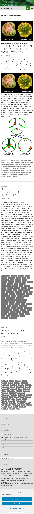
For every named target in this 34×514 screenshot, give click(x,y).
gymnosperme (22, 478)
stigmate (31, 483)
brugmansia (14, 384)
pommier (4, 400)
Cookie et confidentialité (7, 442)
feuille (10, 290)
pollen (9, 483)
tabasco (4, 406)
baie (29, 278)
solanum (27, 402)
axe (30, 160)
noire (21, 396)
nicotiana (4, 396)
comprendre (29, 162)
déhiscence (22, 284)
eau (18, 473)
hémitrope (4, 294)
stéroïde (4, 313)
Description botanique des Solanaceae (11, 192)
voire (18, 408)
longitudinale (10, 298)
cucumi (17, 164)
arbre (14, 471)
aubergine (17, 382)
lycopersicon (21, 168)
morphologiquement (7, 300)
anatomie (7, 469)
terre (10, 406)
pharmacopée (5, 398)
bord (8, 162)
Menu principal (32, 8)
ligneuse (26, 296)
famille (30, 288)
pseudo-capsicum (21, 400)
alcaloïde (21, 276)
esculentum (5, 166)
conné (24, 282)
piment (13, 398)
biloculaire (5, 280)
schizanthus (28, 307)
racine (15, 483)
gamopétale (19, 292)
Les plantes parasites (6, 448)
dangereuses (5, 386)
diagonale (15, 286)
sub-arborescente (13, 313)
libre (9, 168)
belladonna (5, 384)
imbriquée (29, 294)
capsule (24, 280)
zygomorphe (13, 317)
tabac (23, 404)
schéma (17, 174)
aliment (12, 380)
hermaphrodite (20, 294)
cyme (16, 284)
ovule (23, 170)
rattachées (5, 174)
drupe (21, 286)
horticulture (11, 390)
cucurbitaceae (25, 164)
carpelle (14, 162)
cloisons (11, 282)
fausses (4, 290)
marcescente (20, 298)
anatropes (11, 278)
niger (11, 396)
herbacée (12, 294)
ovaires (17, 170)
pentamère (5, 304)
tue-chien (12, 408)
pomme (24, 398)
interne (13, 296)
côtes (12, 164)
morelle (29, 394)
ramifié (13, 307)
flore (19, 476)
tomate (9, 176)
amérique (18, 380)
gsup (31, 292)
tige (1, 485)
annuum (4, 382)
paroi (3, 172)
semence (19, 483)
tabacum (29, 404)
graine (22, 166)
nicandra (17, 300)
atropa (10, 382)
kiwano (4, 168)
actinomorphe (6, 276)
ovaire (11, 170)
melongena (22, 394)
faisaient (24, 288)
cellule (2, 473)
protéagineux (5, 307)
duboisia (28, 386)
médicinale (14, 394)
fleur (15, 290)
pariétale (29, 170)
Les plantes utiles (5, 445)
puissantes (5, 402)
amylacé (4, 278)
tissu (3, 176)
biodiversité (19, 471)
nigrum (16, 396)
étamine (10, 288)
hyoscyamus (27, 390)
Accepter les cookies (17, 499)
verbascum (5, 317)
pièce (23, 304)
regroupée (20, 307)
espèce (20, 388)
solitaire (12, 311)
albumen (14, 276)
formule (27, 290)
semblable (16, 309)
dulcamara (5, 388)
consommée (29, 384)
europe (30, 473)
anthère (19, 278)
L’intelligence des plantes (7, 434)
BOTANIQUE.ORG (7, 8)
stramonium (16, 404)
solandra (20, 402)
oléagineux (5, 302)
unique (15, 176)
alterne (28, 276)
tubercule (22, 406)
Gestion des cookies (17, 508)
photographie (10, 172)
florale (21, 290)
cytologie (15, 473)
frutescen (26, 388)
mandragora (5, 394)
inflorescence (5, 296)
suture (27, 313)
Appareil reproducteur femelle (18, 160)
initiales (28, 166)
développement (6, 286)
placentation (27, 172)
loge (14, 168)
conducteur (5, 164)
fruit (11, 166)
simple (29, 309)
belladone (24, 382)
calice (11, 280)
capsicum (21, 384)
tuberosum (5, 408)
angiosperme (5, 160)
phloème (17, 304)
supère (21, 313)
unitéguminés (14, 315)
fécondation (4, 478)
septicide (23, 309)
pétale (11, 304)
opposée (12, 302)
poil (9, 306)
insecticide (5, 392)
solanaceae (25, 174)
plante (4, 306)
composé (18, 282)
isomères (20, 296)
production (12, 400)
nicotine (24, 300)
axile (3, 162)
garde (16, 166)
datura (13, 386)
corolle (30, 282)
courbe (4, 284)
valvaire (22, 315)
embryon (27, 286)
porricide (14, 306)
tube (3, 315)
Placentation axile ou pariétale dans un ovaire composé (17, 49)
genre (10, 478)
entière (4, 288)
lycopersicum (20, 392)
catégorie (21, 162)
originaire (28, 396)
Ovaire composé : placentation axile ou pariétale (14, 43)
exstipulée (16, 288)
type (8, 315)
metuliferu (5, 170)
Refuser (17, 503)
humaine (19, 390)
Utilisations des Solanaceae (12, 332)
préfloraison (22, 306)
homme (4, 390)
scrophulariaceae (6, 309)
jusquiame (12, 392)
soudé (18, 311)
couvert (10, 284)
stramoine (8, 404)
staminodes (25, 311)
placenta (19, 172)
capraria (18, 280)
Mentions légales (12, 512)
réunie (11, 174)
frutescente (10, 292)
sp (2, 404)
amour (24, 380)
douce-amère (20, 386)
